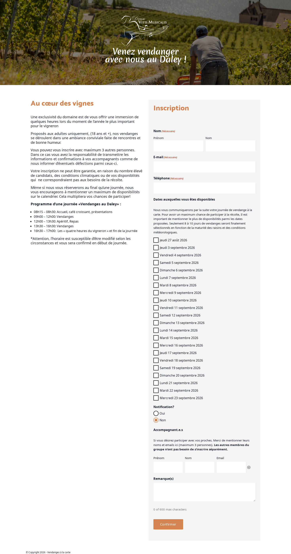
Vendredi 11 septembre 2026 (181, 308)
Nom (208, 138)
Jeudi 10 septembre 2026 (178, 300)
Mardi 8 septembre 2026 (178, 285)
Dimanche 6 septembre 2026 (181, 270)
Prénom (158, 138)
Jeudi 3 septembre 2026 (177, 247)
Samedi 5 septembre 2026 (179, 262)
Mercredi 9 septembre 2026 (180, 293)
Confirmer (168, 524)
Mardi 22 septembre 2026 (179, 390)
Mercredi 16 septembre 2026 (181, 345)
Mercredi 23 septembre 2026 (181, 398)
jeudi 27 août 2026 (173, 240)
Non (163, 420)
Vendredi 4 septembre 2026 (180, 255)
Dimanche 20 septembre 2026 (182, 375)
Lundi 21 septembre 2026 (179, 383)
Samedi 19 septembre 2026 (180, 368)
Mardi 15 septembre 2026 (179, 338)
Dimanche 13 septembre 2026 (182, 323)
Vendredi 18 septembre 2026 (181, 360)
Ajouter (248, 467)
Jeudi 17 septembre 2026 (178, 353)
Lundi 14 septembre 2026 (179, 330)
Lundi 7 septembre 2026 (178, 278)
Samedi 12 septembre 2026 (180, 315)
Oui (162, 413)
